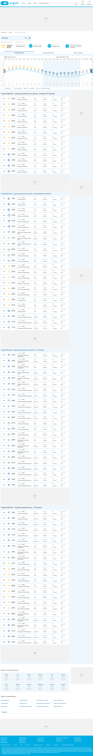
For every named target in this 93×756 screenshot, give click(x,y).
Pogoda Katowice (78, 737)
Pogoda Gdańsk (40, 737)
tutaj (29, 753)
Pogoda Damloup (4, 703)
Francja (11, 32)
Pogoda (14, 3)
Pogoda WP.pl (4, 32)
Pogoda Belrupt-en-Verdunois (42, 706)
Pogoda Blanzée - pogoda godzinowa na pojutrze (18, 350)
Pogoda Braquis (4, 706)
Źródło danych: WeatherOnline (68, 744)
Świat (35, 3)
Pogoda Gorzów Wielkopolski (62, 737)
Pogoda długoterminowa (48, 53)
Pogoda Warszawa (78, 741)
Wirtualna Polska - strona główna (5, 3)
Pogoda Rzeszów (40, 741)
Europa (29, 3)
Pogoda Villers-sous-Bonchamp (25, 706)
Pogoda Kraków (22, 739)
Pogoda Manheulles (23, 700)
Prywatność (27, 744)
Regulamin (48, 744)
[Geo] (29, 38)
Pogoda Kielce (3, 739)
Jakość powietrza (44, 3)
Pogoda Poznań (22, 741)
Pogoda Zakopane (22, 742)
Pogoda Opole (3, 741)
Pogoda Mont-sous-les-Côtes (42, 700)
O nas (21, 744)
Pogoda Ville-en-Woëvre (58, 700)
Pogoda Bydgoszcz (23, 737)
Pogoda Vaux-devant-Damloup (60, 703)
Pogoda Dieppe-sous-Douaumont (43, 703)
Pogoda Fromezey (23, 703)
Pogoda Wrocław (4, 742)
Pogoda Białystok (4, 737)
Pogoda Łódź (58, 739)
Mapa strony (56, 744)
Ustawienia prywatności (38, 744)
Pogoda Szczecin (59, 741)
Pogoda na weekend (78, 53)
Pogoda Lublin (40, 739)
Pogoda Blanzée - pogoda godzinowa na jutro (17, 194)
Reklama (15, 744)
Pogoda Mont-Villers (58, 706)
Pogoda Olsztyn (77, 739)
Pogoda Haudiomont (5, 700)
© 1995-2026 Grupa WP (5, 744)
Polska (23, 3)
